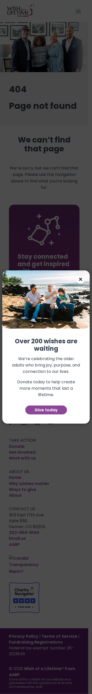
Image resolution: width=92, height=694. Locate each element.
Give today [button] (46, 410)
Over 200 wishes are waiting (46, 345)
